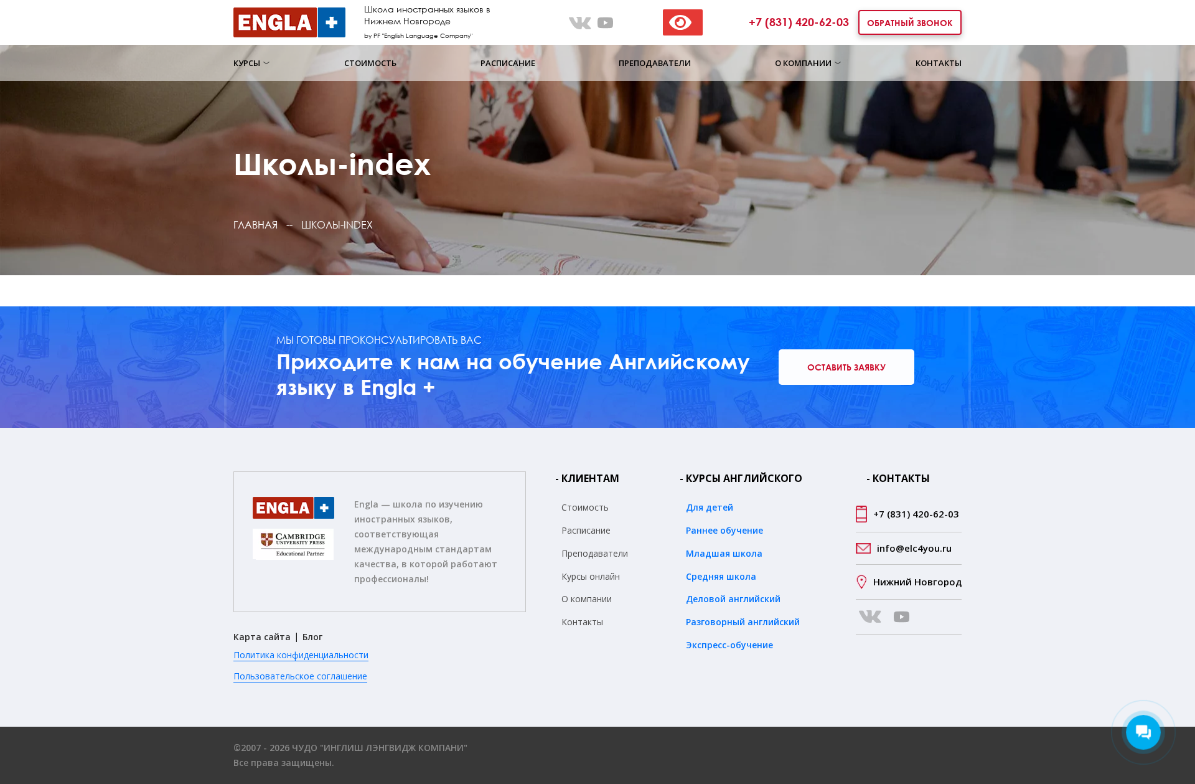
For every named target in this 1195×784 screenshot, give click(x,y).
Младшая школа (724, 553)
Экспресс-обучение (729, 645)
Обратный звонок (910, 22)
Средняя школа (721, 576)
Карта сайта (262, 637)
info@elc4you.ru (914, 548)
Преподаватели (655, 62)
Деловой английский (733, 599)
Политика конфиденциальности (300, 655)
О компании (586, 599)
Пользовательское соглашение (300, 676)
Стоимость (370, 62)
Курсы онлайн (590, 576)
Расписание (507, 62)
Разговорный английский (743, 622)
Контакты (939, 62)
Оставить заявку (846, 367)
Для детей (709, 507)
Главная (255, 225)
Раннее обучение (724, 530)
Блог (312, 637)
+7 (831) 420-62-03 (799, 22)
